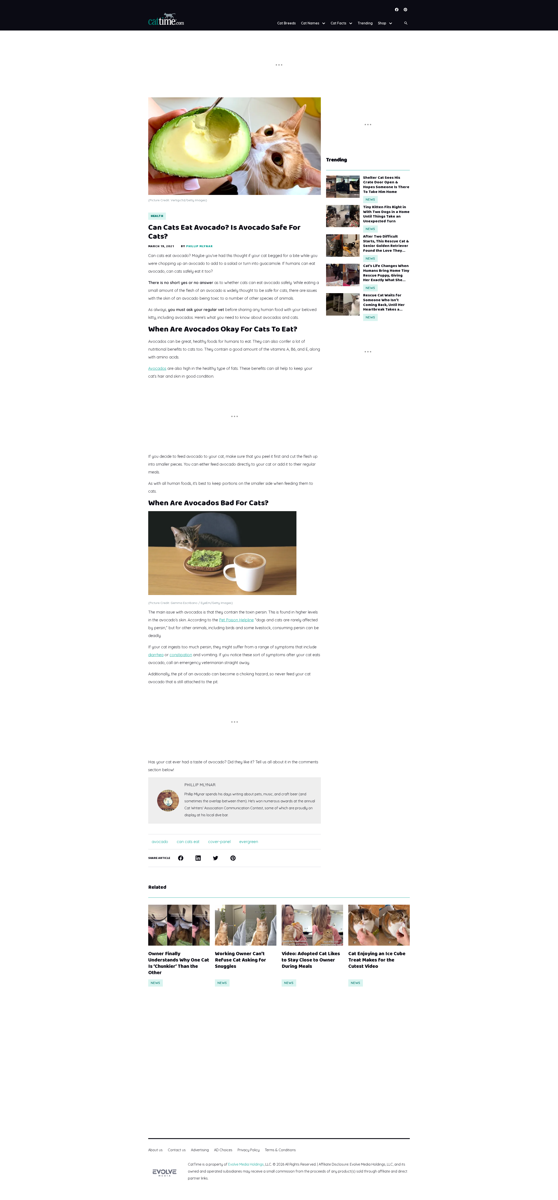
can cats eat (188, 841)
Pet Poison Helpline (236, 619)
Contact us (177, 1150)
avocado (160, 841)
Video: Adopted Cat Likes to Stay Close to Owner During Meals (311, 960)
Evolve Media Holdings (246, 1164)
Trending (365, 23)
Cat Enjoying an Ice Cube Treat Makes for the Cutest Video (376, 960)
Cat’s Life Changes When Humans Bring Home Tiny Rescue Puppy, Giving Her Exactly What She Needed (386, 273)
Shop (382, 23)
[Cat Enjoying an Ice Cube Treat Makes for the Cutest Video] (379, 925)
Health (157, 216)
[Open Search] (406, 23)
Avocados (157, 368)
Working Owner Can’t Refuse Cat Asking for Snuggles (240, 960)
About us (155, 1150)
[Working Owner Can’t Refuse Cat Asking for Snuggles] (245, 925)
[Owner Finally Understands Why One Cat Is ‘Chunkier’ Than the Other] (179, 925)
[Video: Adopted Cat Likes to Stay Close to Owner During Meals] (312, 925)
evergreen (248, 841)
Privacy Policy (249, 1150)
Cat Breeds (286, 23)
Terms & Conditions (280, 1150)
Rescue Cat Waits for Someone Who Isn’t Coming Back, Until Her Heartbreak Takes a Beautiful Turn (384, 302)
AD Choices (223, 1150)
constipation (181, 654)
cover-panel (219, 841)
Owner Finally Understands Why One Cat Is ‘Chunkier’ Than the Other (178, 963)
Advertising (200, 1150)
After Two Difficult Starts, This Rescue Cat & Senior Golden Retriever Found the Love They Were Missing (386, 243)
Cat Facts (338, 23)
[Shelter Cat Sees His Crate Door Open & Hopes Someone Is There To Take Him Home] (343, 187)
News (370, 199)
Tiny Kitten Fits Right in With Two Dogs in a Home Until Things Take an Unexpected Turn (386, 214)
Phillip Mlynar (199, 246)
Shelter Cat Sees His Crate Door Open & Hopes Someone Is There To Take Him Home (386, 185)
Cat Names (310, 23)
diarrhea (155, 654)
